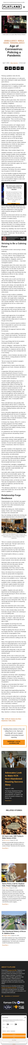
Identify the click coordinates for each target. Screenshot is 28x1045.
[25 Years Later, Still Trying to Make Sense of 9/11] (14, 825)
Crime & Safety (10, 40)
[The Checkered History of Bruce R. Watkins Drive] (14, 920)
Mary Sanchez (14, 63)
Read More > (5, 848)
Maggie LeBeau (7, 935)
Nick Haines (6, 887)
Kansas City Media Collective (8, 987)
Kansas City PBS (12, 970)
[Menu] (24, 7)
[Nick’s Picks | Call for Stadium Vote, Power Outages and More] (14, 872)
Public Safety (12, 720)
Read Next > (8, 800)
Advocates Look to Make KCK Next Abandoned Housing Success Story (14, 778)
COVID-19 (7, 718)
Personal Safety (17, 42)
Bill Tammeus (7, 840)
